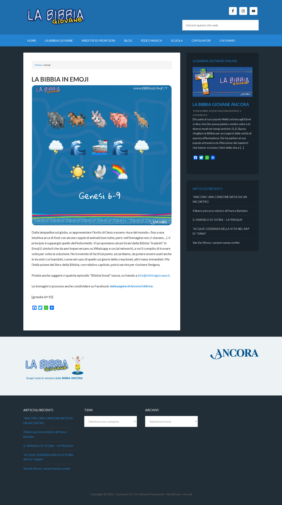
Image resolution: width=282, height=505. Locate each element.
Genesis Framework (151, 494)
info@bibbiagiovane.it (154, 275)
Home (38, 64)
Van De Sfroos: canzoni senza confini (216, 242)
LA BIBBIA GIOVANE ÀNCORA (221, 104)
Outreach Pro (124, 494)
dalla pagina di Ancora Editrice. (131, 286)
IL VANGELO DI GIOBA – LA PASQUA (217, 219)
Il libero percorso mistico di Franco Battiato (220, 210)
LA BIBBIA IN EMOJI (60, 79)
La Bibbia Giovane (58, 14)
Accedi (187, 494)
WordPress (173, 494)
